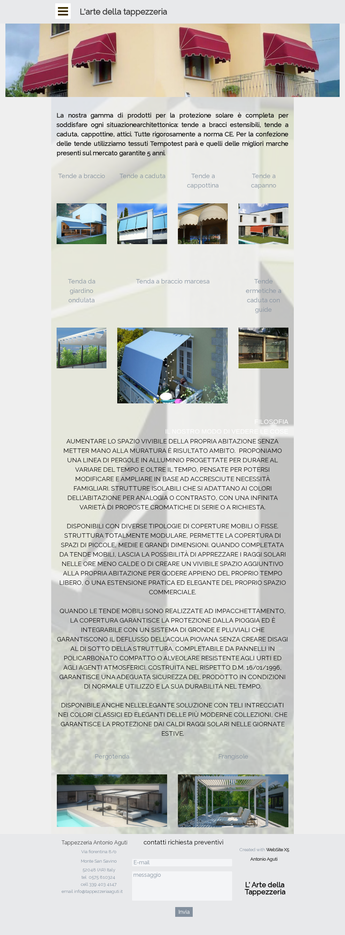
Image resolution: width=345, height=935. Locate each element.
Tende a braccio (81, 175)
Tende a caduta (142, 175)
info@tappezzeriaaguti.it (98, 891)
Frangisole (233, 756)
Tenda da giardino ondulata (81, 290)
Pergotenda (112, 756)
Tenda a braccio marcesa (173, 281)
